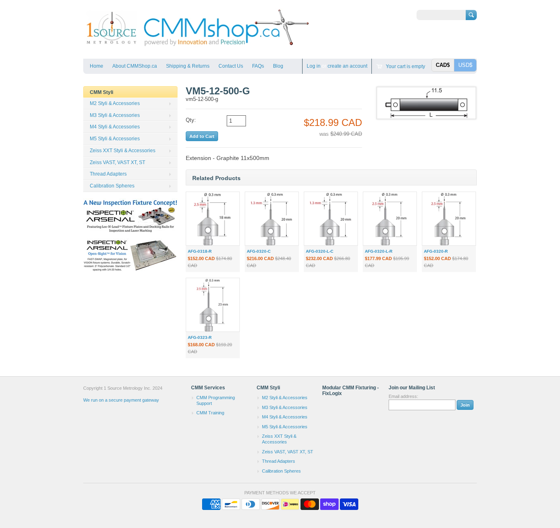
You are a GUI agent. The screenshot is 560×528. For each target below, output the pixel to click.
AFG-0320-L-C (319, 251)
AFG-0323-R (200, 337)
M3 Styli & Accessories (115, 115)
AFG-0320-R (436, 251)
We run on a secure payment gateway (121, 400)
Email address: (403, 396)
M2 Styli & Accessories (115, 103)
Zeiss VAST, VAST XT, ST (117, 162)
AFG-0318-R (200, 251)
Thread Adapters (108, 174)
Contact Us (231, 66)
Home (96, 66)
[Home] (197, 46)
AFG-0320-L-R (378, 251)
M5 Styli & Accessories (115, 139)
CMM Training (210, 412)
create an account (347, 66)
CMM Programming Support (215, 400)
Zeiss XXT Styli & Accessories (122, 150)
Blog (278, 66)
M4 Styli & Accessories (115, 127)
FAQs (258, 66)
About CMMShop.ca (134, 66)
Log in (314, 66)
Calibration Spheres (112, 186)
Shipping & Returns (187, 66)
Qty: (191, 120)
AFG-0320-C (259, 251)
